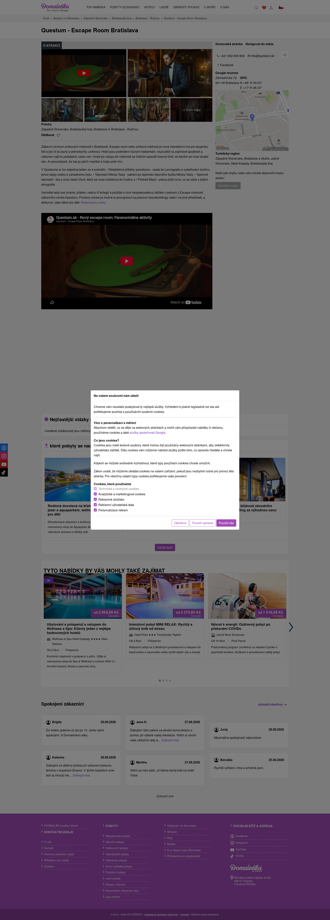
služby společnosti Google (147, 432)
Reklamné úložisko (111, 499)
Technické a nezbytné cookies (118, 488)
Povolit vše (226, 523)
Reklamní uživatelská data (116, 505)
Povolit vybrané (202, 523)
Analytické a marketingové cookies (121, 494)
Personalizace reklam (113, 510)
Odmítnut (180, 523)
